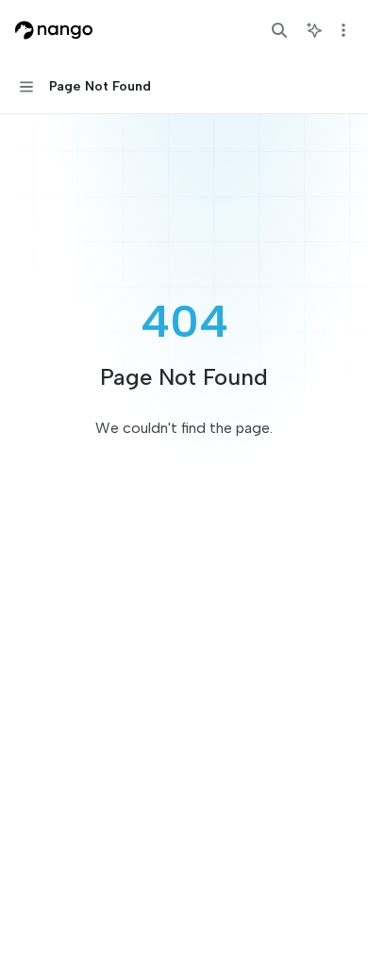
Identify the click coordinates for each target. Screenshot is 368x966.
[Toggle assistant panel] (314, 30)
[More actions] (343, 30)
